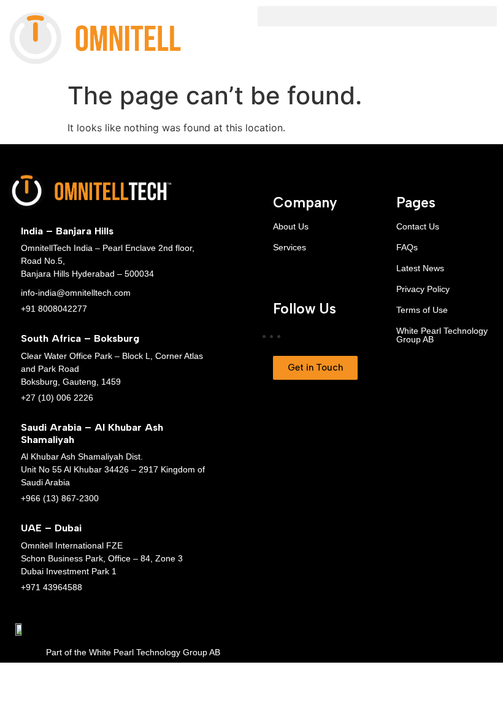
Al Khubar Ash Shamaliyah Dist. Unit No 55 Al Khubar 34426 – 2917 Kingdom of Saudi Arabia (113, 469)
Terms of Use (422, 310)
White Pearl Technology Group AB (442, 335)
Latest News (420, 268)
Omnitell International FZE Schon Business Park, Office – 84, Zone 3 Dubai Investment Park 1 (102, 558)
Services (289, 247)
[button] (377, 16)
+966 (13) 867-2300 (60, 498)
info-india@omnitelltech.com (76, 293)
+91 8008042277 (54, 309)
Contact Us (417, 226)
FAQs (407, 247)
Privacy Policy (423, 289)
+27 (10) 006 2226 (57, 397)
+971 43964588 (51, 587)
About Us (291, 226)
